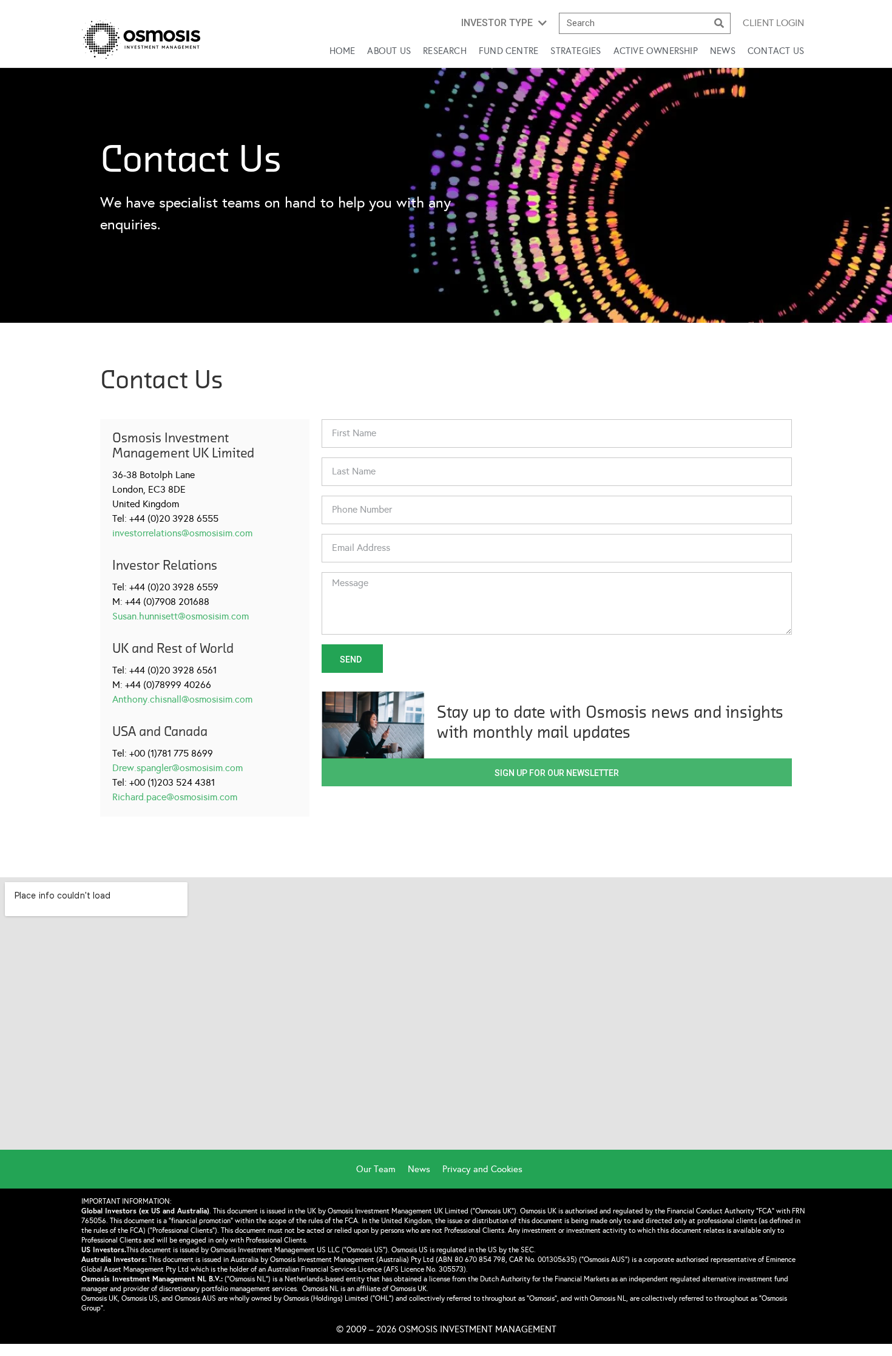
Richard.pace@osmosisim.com (174, 797)
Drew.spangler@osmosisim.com (177, 768)
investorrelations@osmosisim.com (182, 533)
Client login (773, 23)
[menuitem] (382, 1169)
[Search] (719, 23)
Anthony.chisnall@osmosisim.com (182, 699)
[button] (504, 23)
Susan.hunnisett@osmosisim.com (180, 616)
